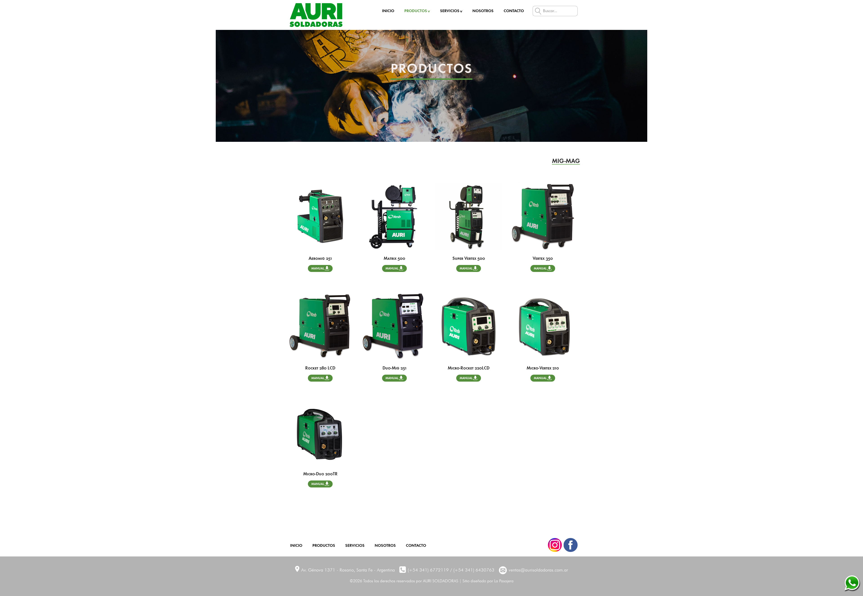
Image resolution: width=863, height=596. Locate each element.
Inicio (388, 10)
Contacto (514, 10)
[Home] (315, 15)
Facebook (571, 545)
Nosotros (483, 10)
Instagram (555, 545)
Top (852, 563)
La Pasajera (504, 581)
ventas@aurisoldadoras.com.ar (538, 570)
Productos (415, 10)
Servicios (449, 10)
